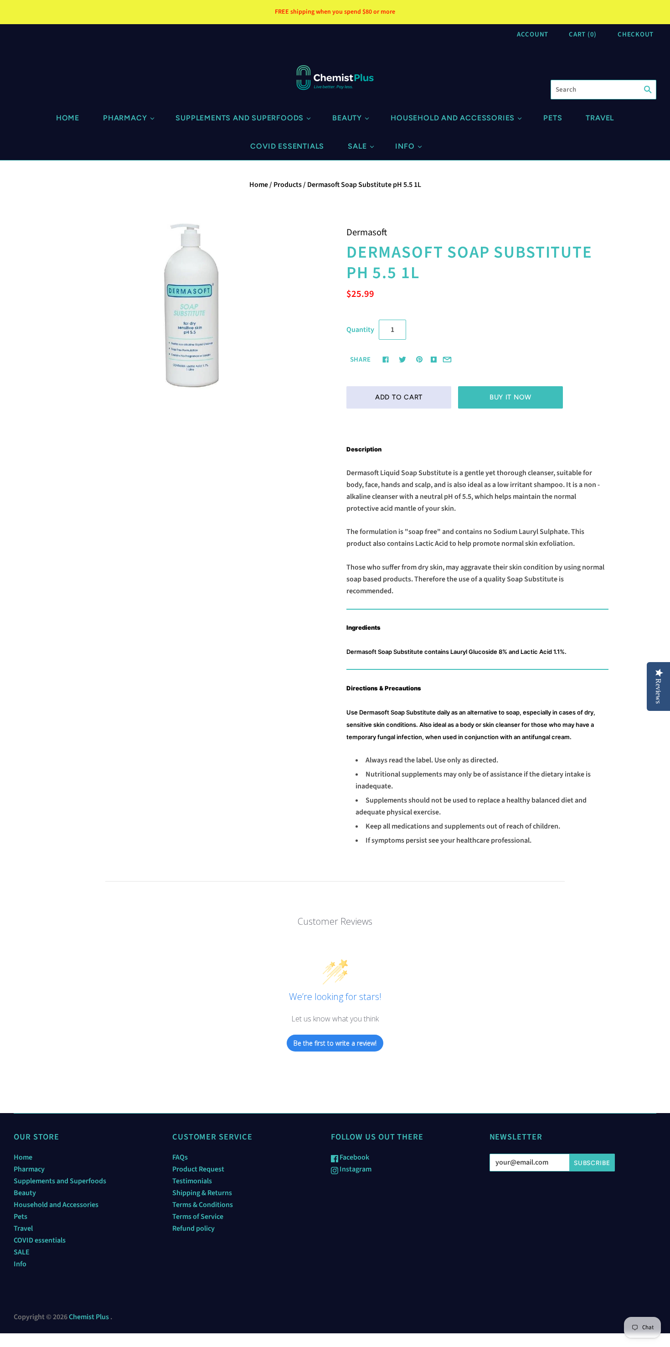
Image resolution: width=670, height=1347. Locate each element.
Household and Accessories (453, 118)
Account (532, 34)
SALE (357, 146)
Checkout (636, 34)
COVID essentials (287, 146)
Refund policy (193, 1228)
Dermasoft (366, 232)
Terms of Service (197, 1217)
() (583, 34)
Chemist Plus (89, 1317)
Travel (600, 118)
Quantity (360, 330)
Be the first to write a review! (335, 1043)
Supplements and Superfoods (239, 118)
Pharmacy (125, 118)
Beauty (347, 118)
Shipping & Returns (202, 1193)
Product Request (198, 1169)
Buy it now (510, 397)
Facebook (353, 1157)
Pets (552, 118)
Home (67, 118)
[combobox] (603, 89)
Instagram (354, 1169)
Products (287, 185)
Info (404, 146)
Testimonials (192, 1181)
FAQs (180, 1157)
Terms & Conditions (202, 1205)
